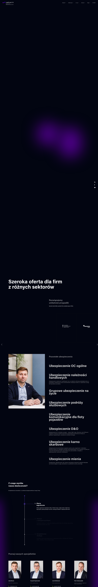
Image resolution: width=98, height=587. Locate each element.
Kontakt (94, 2)
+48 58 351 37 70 (13, 586)
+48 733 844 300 (35, 586)
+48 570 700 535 (57, 586)
